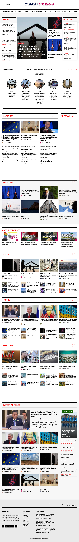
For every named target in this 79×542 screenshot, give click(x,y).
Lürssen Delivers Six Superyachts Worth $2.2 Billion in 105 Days (48, 365)
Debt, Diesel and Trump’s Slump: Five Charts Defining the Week (68, 191)
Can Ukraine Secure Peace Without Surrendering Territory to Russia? (8, 49)
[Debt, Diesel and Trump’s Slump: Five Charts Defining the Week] (49, 192)
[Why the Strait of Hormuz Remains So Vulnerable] (49, 236)
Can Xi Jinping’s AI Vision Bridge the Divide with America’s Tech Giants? (7, 24)
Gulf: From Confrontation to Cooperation (29, 136)
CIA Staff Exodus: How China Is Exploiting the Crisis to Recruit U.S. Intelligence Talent (49, 275)
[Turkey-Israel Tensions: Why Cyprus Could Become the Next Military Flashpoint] (49, 127)
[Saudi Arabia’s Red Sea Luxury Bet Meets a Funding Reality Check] (68, 356)
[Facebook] (66, 70)
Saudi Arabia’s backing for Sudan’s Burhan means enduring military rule (10, 148)
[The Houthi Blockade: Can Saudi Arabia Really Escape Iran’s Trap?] (25, 84)
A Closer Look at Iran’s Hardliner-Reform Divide (29, 160)
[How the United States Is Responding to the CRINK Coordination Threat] (62, 290)
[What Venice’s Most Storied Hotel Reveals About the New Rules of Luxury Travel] (4, 375)
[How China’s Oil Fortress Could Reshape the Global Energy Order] (11, 206)
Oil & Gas (66, 37)
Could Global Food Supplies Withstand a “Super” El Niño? (68, 448)
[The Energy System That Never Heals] (10, 236)
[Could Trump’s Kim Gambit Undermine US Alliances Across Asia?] (11, 265)
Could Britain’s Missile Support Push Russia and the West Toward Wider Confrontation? (8, 32)
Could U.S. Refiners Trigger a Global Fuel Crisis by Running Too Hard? (32, 330)
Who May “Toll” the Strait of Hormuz (28, 215)
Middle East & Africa (69, 29)
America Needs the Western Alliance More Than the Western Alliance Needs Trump (29, 148)
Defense (21, 43)
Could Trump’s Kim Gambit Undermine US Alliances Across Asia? (9, 275)
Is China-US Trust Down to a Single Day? (10, 160)
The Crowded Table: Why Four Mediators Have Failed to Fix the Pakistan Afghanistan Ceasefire (10, 154)
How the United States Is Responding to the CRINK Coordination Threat (71, 291)
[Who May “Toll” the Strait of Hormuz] (30, 206)
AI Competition (5, 27)
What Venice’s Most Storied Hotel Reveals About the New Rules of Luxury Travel (13, 375)
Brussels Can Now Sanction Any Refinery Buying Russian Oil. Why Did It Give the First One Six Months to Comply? (70, 40)
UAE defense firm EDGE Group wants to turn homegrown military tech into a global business (13, 284)
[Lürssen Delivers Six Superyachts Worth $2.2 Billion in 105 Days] (49, 356)
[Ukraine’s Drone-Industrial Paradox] (32, 38)
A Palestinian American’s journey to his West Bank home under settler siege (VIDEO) (52, 336)
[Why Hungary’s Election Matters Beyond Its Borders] (29, 236)
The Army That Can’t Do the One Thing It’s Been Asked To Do (70, 56)
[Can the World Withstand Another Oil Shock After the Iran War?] (68, 206)
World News (4, 35)
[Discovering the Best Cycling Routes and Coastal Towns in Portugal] (42, 383)
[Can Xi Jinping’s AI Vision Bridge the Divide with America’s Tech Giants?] (11, 311)
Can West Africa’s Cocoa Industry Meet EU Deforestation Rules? (69, 441)
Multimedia (4, 240)
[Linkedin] (71, 70)
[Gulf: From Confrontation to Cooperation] (30, 127)
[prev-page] (2, 64)
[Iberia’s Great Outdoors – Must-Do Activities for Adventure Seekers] (62, 383)
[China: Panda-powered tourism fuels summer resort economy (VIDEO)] (30, 356)
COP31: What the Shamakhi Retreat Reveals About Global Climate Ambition (68, 456)
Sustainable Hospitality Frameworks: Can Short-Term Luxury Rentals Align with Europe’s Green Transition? (52, 376)
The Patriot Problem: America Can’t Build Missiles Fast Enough (70, 48)
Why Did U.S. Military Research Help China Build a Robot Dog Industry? (52, 291)
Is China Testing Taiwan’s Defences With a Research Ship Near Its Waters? (48, 154)
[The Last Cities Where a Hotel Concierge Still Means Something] (11, 356)
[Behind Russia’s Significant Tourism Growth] (23, 383)
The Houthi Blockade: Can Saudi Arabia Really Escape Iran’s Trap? (69, 32)
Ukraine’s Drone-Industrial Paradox (28, 47)
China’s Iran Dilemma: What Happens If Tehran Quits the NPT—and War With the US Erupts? (29, 154)
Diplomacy (4, 44)
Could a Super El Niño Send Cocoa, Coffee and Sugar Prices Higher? (68, 432)
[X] (74, 70)
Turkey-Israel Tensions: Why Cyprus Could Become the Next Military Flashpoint (48, 137)
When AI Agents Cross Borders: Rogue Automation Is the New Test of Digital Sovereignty (55, 34)
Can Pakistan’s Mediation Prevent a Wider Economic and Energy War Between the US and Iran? (9, 41)
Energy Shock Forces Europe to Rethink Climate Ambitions (68, 463)
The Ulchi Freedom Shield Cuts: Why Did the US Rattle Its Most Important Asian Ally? (33, 284)
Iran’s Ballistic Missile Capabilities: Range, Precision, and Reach (67, 244)
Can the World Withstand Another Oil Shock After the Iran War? (67, 215)
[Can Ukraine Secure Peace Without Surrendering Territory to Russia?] (68, 311)
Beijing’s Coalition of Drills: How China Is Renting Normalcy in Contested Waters (31, 290)
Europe (3, 60)
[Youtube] (76, 70)
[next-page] (5, 64)
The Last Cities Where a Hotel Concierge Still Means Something (10, 365)
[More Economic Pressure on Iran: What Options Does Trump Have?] (55, 45)
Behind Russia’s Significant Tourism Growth (33, 383)
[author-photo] (3, 143)
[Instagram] (68, 70)
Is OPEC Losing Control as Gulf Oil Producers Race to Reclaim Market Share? (49, 216)
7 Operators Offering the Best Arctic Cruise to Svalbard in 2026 (32, 376)
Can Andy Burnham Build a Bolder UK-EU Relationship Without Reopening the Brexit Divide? (9, 57)
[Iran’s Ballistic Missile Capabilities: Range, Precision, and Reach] (69, 236)
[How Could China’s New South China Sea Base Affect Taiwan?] (4, 290)
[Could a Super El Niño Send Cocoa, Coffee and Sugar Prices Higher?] (69, 425)
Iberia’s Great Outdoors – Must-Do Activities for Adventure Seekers (71, 383)
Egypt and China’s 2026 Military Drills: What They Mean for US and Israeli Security (68, 275)
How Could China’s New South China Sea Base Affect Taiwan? (13, 291)
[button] (9, 4)
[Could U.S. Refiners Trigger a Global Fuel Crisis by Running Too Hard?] (23, 330)
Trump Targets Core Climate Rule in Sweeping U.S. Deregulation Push (69, 471)
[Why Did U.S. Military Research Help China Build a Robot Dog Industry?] (42, 290)
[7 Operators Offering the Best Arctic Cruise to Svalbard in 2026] (23, 375)
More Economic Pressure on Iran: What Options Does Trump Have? (55, 56)
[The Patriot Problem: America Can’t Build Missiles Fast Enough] (53, 84)
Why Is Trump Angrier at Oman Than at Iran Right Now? (47, 160)
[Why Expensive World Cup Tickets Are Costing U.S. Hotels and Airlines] (4, 383)
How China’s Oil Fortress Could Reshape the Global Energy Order (10, 215)
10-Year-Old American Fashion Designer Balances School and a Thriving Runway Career (70, 375)
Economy (50, 52)
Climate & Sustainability (66, 443)
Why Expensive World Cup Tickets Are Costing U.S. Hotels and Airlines (13, 383)
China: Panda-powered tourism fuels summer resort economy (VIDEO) (29, 366)
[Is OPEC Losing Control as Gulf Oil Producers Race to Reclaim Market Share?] (49, 206)
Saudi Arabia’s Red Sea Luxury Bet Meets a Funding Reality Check (68, 365)
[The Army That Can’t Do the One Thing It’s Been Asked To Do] (67, 84)
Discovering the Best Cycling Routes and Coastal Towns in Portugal (52, 383)
